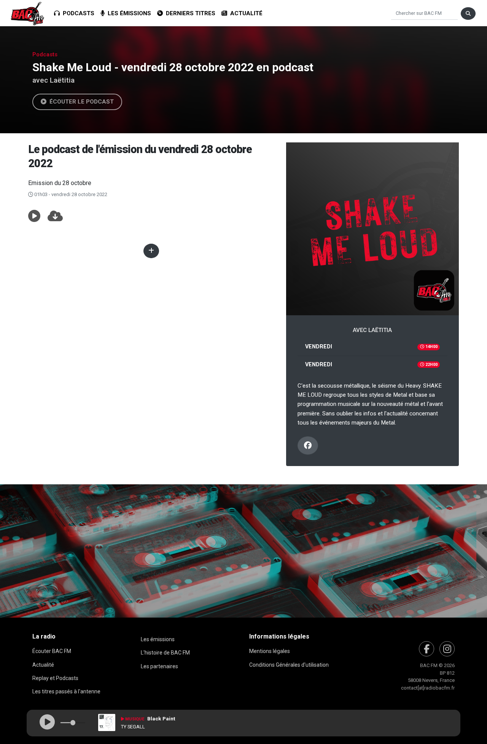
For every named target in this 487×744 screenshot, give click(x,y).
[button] (34, 216)
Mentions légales (269, 651)
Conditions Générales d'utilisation (289, 665)
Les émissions (128, 13)
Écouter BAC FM (51, 651)
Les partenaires (159, 666)
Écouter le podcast (80, 101)
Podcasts (77, 13)
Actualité (245, 13)
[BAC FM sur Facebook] (426, 648)
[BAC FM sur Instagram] (447, 648)
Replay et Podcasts (55, 678)
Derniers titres (189, 13)
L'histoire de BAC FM (165, 653)
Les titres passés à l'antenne (66, 691)
